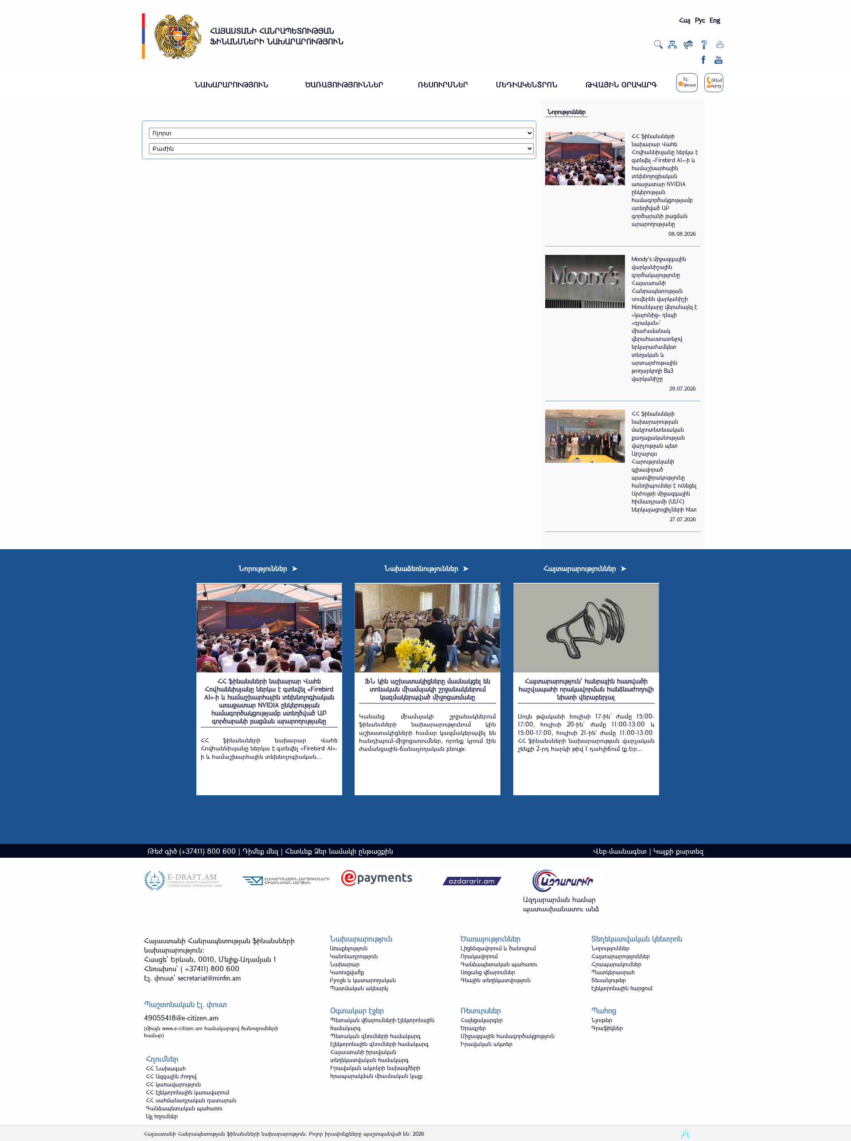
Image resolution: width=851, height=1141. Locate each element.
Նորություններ (566, 112)
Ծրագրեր (473, 1028)
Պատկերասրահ (613, 972)
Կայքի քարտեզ (678, 851)
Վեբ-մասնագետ (620, 851)
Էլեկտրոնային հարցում (621, 988)
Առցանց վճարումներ (488, 972)
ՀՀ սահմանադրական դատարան (191, 1100)
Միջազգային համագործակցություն (507, 1036)
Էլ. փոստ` (192, 977)
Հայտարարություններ (620, 956)
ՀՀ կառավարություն (173, 1084)
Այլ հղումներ (162, 1116)
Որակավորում (479, 956)
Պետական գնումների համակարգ (375, 1036)
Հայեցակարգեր (482, 1020)
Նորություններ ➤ (267, 568)
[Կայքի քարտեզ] (672, 46)
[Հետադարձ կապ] (688, 46)
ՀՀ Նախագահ (166, 1068)
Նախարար (344, 964)
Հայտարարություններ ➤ (584, 568)
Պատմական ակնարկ (359, 988)
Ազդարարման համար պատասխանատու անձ (561, 904)
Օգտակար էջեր (357, 1010)
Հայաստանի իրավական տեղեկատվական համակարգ (369, 1056)
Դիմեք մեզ (260, 851)
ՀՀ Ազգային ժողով (171, 1076)
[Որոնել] (658, 47)
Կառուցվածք (347, 972)
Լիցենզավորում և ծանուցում (498, 948)
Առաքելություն (348, 948)
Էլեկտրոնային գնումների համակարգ (379, 1044)
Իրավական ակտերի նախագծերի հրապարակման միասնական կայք (376, 1072)
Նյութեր (601, 1020)
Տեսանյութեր (608, 980)
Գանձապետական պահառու (499, 964)
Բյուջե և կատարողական (363, 980)
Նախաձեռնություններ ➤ (426, 568)
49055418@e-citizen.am (181, 1017)
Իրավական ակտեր (486, 1044)
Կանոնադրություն (354, 956)
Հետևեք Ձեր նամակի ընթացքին (339, 851)
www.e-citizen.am (182, 1028)
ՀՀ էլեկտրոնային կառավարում (187, 1092)
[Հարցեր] (704, 46)
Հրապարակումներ (616, 964)
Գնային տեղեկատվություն (496, 980)
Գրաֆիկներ (607, 1028)
